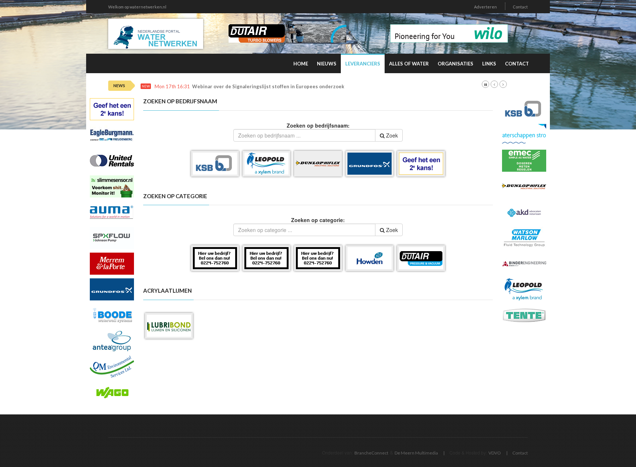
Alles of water (409, 64)
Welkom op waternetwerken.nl (137, 6)
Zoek (391, 135)
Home (300, 64)
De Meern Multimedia (416, 453)
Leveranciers (362, 64)
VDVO (494, 453)
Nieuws (326, 64)
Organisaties (455, 64)
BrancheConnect (371, 453)
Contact (520, 6)
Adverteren (485, 6)
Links (489, 64)
